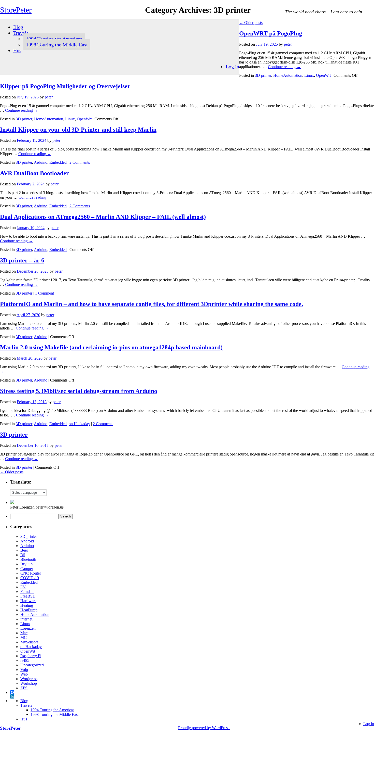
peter (288, 44)
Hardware (28, 601)
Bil (22, 555)
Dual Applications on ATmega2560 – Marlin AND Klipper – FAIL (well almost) (103, 216)
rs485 (24, 660)
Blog (18, 27)
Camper (26, 568)
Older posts (251, 22)
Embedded (58, 162)
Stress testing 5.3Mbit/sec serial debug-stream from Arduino (78, 391)
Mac (23, 633)
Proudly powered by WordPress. (204, 728)
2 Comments (79, 162)
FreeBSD (28, 596)
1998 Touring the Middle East (57, 44)
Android (27, 541)
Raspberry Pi (30, 656)
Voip (24, 669)
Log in (232, 66)
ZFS (23, 688)
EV (23, 587)
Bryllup (26, 564)
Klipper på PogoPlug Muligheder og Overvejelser (65, 86)
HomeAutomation (287, 75)
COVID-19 (29, 578)
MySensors (29, 642)
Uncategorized (32, 665)
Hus (17, 50)
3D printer (263, 75)
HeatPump (28, 610)
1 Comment (44, 293)
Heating (26, 605)
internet (26, 619)
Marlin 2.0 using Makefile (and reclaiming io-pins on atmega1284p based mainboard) (111, 347)
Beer (24, 550)
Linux (309, 75)
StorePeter (16, 10)
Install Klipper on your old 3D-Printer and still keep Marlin (78, 129)
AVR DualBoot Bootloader (34, 173)
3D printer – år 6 (22, 260)
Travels (20, 33)
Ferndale (27, 591)
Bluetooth (28, 559)
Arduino (40, 162)
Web (24, 674)
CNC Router (30, 573)
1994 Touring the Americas (54, 39)
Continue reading (284, 67)
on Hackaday (79, 424)
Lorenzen (28, 628)
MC (23, 637)
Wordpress (28, 679)
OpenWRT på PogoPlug (270, 33)
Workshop (28, 683)
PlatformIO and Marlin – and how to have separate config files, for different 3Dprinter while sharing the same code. (151, 304)
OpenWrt (323, 75)
